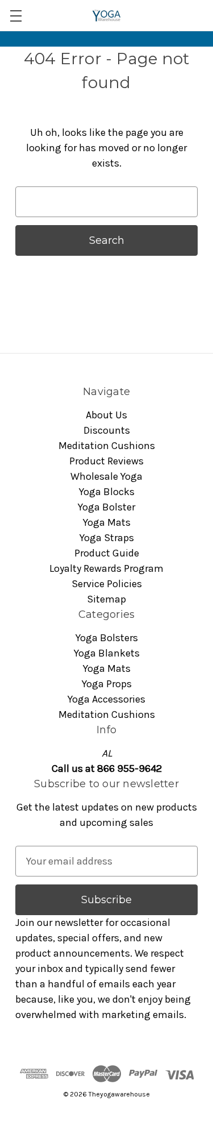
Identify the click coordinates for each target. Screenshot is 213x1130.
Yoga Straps (107, 537)
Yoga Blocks (107, 491)
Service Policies (107, 584)
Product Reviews (106, 461)
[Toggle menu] (15, 15)
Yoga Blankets (107, 653)
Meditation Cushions (107, 445)
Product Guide (106, 553)
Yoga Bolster (106, 507)
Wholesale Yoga (106, 476)
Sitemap (106, 599)
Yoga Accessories (106, 699)
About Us (106, 415)
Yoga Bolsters (107, 638)
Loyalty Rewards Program (106, 568)
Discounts (106, 430)
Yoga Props (107, 684)
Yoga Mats (107, 522)
